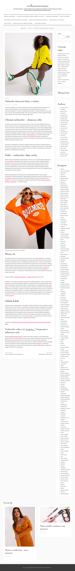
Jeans (62, 252)
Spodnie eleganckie (65, 375)
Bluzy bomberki (64, 200)
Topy (62, 456)
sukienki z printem (65, 430)
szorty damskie (64, 445)
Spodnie (62, 371)
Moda (62, 319)
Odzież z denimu (64, 338)
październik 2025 (65, 120)
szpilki (30, 315)
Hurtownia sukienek (40, 23)
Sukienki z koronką (65, 428)
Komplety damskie (65, 284)
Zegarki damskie (64, 493)
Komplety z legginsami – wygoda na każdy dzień (26, 277)
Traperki (63, 462)
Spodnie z (30, 329)
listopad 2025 (64, 118)
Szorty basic (64, 443)
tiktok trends (64, 454)
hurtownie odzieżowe (52, 16)
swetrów (39, 343)
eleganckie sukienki (65, 228)
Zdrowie (63, 491)
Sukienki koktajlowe (65, 399)
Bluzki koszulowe (65, 189)
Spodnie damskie (65, 373)
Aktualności (7, 23)
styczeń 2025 (64, 137)
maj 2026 (63, 109)
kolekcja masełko (65, 269)
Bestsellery (63, 176)
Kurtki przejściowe (65, 304)
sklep (50, 341)
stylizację (11, 295)
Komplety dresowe (65, 286)
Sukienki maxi (64, 404)
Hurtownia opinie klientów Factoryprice (16, 19)
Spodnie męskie (64, 376)
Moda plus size (64, 325)
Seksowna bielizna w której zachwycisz (14, 354)
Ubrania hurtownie (9, 16)
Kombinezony (64, 276)
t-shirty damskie (64, 451)
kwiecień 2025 (64, 131)
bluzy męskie (64, 204)
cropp (62, 217)
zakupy (62, 488)
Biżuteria (63, 182)
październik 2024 (65, 143)
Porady (7, 98)
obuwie (62, 334)
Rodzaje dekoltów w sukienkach (38, 19)
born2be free (64, 211)
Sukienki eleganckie (65, 395)
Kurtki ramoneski (65, 306)
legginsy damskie (65, 310)
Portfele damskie (65, 352)
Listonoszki (63, 315)
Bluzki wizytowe (64, 193)
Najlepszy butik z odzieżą (56, 19)
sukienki (45, 268)
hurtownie (8, 178)
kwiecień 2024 (64, 154)
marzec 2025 (64, 133)
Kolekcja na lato (64, 271)
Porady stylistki (64, 350)
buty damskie (64, 213)
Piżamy (62, 343)
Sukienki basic (64, 388)
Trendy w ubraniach (65, 469)
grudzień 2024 (64, 139)
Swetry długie (64, 436)
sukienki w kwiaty (65, 423)
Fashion (62, 232)
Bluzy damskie (64, 202)
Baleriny (63, 174)
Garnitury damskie (65, 237)
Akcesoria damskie (65, 171)
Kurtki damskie (64, 302)
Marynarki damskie (65, 317)
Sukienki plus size (65, 417)
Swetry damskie (64, 434)
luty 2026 (63, 113)
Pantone (11, 161)
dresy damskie (64, 224)
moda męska (63, 323)
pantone (63, 339)
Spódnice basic (64, 367)
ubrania (41, 258)
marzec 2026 (64, 111)
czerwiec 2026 (64, 107)
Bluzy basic (63, 198)
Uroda (62, 482)
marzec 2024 (64, 156)
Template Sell (48, 567)
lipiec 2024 (63, 148)
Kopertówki (63, 299)
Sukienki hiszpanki (65, 397)
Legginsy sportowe (65, 312)
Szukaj (59, 33)
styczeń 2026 (64, 115)
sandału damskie (64, 362)
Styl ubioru (63, 382)
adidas (62, 169)
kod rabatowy (64, 263)
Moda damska (64, 321)
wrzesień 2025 (64, 122)
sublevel (63, 384)
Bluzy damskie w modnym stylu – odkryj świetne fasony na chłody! (64, 66)
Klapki (62, 261)
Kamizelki (63, 256)
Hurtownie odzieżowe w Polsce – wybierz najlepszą (63, 81)
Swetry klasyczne (65, 438)
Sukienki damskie (65, 389)
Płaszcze (63, 345)
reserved (63, 358)
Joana (16, 104)
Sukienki (63, 386)
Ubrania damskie (64, 473)
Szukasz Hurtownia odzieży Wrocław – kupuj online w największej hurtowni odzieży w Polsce (64, 74)
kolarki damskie (64, 265)
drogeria (63, 226)
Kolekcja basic (64, 267)
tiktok (62, 453)
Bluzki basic (63, 184)
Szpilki (62, 449)
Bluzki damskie (64, 185)
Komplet (63, 282)
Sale (62, 360)
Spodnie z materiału (65, 380)
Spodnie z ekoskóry (65, 378)
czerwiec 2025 (64, 128)
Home (62, 239)
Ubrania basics (64, 471)
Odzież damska (64, 336)
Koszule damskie (65, 300)
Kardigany (63, 260)
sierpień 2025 (64, 124)
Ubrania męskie (64, 477)
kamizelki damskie (65, 258)
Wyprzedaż (63, 486)
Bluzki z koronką (64, 197)
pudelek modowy (65, 356)
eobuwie (63, 230)
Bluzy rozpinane (64, 206)
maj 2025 (63, 130)
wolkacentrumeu (37, 6)
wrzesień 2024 (64, 144)
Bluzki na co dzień (65, 191)
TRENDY (63, 464)
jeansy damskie (64, 254)
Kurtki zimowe (64, 308)
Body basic (63, 209)
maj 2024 (63, 152)
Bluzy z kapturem (65, 208)
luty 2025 (63, 135)
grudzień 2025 (64, 117)
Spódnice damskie (65, 369)
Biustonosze (64, 180)
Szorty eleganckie (65, 447)
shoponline (63, 364)
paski (62, 341)
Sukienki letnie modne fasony (46, 354)
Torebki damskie (64, 460)
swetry (62, 432)
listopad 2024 (64, 141)
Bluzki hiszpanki (64, 187)
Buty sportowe (64, 215)
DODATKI (63, 223)
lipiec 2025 (63, 126)
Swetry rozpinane (65, 441)
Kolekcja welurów (65, 273)
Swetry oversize (64, 440)
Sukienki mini (64, 406)
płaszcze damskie (65, 347)
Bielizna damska (64, 178)
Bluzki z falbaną (64, 195)
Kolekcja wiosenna (65, 274)
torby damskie (64, 458)
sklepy (62, 365)
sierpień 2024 (64, 146)
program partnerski (65, 354)
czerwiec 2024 (64, 150)
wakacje (62, 484)
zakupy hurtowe (64, 16)
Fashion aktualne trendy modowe (23, 23)
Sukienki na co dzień (65, 408)
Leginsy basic (64, 313)
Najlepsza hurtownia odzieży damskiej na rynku (30, 16)
